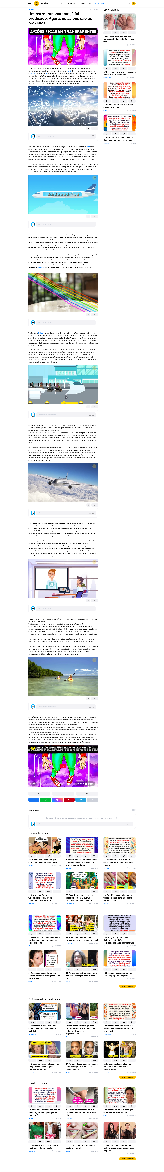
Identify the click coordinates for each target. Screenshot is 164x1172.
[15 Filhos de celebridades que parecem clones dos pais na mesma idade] (119, 1050)
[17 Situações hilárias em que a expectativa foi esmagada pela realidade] (44, 1012)
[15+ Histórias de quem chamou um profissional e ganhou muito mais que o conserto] (44, 923)
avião (70, 71)
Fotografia (69, 1118)
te (62, 333)
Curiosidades (32, 9)
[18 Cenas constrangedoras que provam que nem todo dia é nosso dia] (82, 1096)
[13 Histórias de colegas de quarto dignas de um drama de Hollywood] (119, 123)
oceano (32, 73)
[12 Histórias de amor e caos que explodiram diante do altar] (119, 1096)
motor (33, 260)
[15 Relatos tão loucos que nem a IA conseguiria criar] (119, 90)
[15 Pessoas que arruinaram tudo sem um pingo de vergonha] (119, 959)
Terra (88, 147)
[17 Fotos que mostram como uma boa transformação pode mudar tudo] (82, 959)
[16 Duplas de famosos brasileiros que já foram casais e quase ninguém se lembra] (44, 1050)
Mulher (105, 903)
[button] (39, 794)
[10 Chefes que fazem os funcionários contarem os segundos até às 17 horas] (44, 881)
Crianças (68, 868)
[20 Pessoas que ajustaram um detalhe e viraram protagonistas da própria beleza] (44, 959)
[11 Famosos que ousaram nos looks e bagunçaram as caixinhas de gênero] (119, 1131)
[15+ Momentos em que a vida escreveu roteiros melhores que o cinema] (119, 845)
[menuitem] (63, 3)
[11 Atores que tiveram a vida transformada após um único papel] (82, 923)
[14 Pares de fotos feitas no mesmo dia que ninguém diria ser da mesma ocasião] (82, 1050)
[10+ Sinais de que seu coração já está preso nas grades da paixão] (44, 845)
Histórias (106, 868)
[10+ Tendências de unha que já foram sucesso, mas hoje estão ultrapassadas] (119, 881)
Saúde (68, 1151)
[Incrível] (42, 3)
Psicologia (31, 865)
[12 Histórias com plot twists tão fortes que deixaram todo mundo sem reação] (119, 1012)
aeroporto (41, 267)
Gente (105, 45)
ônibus (40, 333)
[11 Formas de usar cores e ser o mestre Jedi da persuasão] (44, 1131)
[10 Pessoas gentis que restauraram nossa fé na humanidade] (119, 58)
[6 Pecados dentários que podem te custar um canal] (82, 1131)
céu (46, 73)
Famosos (69, 943)
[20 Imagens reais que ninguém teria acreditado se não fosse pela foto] (119, 22)
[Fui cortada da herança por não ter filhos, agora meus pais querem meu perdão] (44, 1096)
